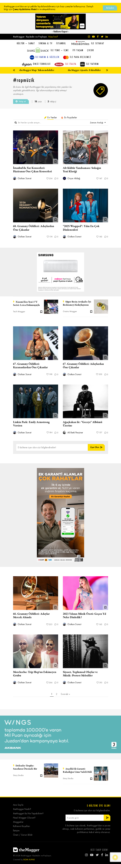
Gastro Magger (70, 311)
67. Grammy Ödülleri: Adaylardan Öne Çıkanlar (83, 365)
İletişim (16, 830)
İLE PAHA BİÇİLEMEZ (80, 57)
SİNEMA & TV (45, 43)
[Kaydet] (41, 311)
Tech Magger (19, 311)
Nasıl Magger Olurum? (24, 817)
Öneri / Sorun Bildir (23, 835)
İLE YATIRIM (92, 64)
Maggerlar (18, 822)
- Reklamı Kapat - (60, 31)
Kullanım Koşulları (21, 826)
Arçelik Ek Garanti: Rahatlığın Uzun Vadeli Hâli (77, 770)
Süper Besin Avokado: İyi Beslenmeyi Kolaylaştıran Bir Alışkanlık (77, 303)
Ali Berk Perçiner (75, 432)
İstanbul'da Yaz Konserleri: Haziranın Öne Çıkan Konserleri (32, 170)
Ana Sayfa (18, 805)
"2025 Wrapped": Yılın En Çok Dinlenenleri (81, 228)
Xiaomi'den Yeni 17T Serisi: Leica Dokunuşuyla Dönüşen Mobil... (26, 303)
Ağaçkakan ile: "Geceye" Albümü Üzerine (82, 424)
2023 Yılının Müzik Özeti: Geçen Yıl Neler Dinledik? (84, 615)
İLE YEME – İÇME (60, 50)
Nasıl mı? (53, 36)
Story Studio (18, 775)
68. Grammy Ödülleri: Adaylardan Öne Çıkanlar (33, 228)
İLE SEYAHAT (97, 43)
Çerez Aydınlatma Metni (25, 9)
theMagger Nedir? (22, 809)
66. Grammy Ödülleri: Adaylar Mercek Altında (31, 615)
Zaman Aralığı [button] (97, 122)
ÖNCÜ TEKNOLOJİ (42, 64)
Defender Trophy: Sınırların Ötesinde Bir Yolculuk (25, 767)
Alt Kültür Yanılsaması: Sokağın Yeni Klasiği (82, 170)
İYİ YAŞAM (78, 50)
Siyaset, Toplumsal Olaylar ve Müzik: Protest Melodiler (80, 674)
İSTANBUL (61, 43)
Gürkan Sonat (24, 178)
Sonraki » (65, 694)
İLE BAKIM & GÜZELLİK (47, 57)
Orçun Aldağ (73, 178)
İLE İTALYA (70, 64)
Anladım (110, 7)
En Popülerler (70, 117)
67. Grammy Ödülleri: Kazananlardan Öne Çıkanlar (30, 365)
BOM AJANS (29, 859)
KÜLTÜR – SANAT (26, 43)
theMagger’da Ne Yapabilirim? (28, 813)
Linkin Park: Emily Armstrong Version (31, 424)
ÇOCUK (90, 50)
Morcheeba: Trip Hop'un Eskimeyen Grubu (34, 674)
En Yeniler (52, 117)
